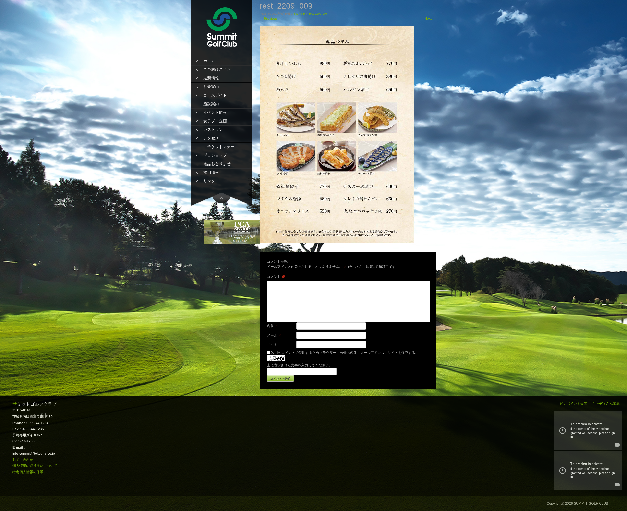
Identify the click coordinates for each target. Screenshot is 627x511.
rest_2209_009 (318, 13)
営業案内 (211, 87)
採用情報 (211, 172)
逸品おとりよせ (217, 164)
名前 (272, 326)
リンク (209, 181)
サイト (272, 345)
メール (274, 335)
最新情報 (211, 78)
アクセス (211, 138)
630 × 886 (300, 13)
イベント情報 (215, 112)
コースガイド (215, 95)
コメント (276, 277)
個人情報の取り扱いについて (34, 466)
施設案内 (211, 104)
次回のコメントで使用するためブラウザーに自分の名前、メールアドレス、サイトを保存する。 (345, 353)
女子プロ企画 (215, 121)
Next (430, 18)
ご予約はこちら (217, 69)
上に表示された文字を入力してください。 (299, 365)
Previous (268, 18)
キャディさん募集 (606, 404)
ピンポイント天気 (573, 404)
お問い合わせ (22, 459)
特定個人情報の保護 (27, 472)
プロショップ (215, 155)
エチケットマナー (219, 147)
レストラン (213, 129)
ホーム (209, 61)
